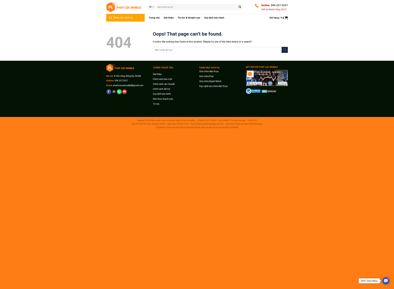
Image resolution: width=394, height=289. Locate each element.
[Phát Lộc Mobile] (124, 7)
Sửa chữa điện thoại (209, 71)
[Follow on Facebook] (108, 91)
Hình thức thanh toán (163, 99)
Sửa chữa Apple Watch (210, 81)
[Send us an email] (114, 91)
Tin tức (156, 104)
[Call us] (119, 91)
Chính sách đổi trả (161, 89)
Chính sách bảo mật (162, 79)
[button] (386, 281)
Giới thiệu (157, 74)
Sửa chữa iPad (206, 76)
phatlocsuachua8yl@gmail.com (128, 85)
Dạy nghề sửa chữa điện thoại (213, 86)
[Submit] (239, 7)
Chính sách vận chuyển (164, 84)
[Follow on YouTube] (124, 91)
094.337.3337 (279, 5)
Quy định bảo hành (162, 94)
